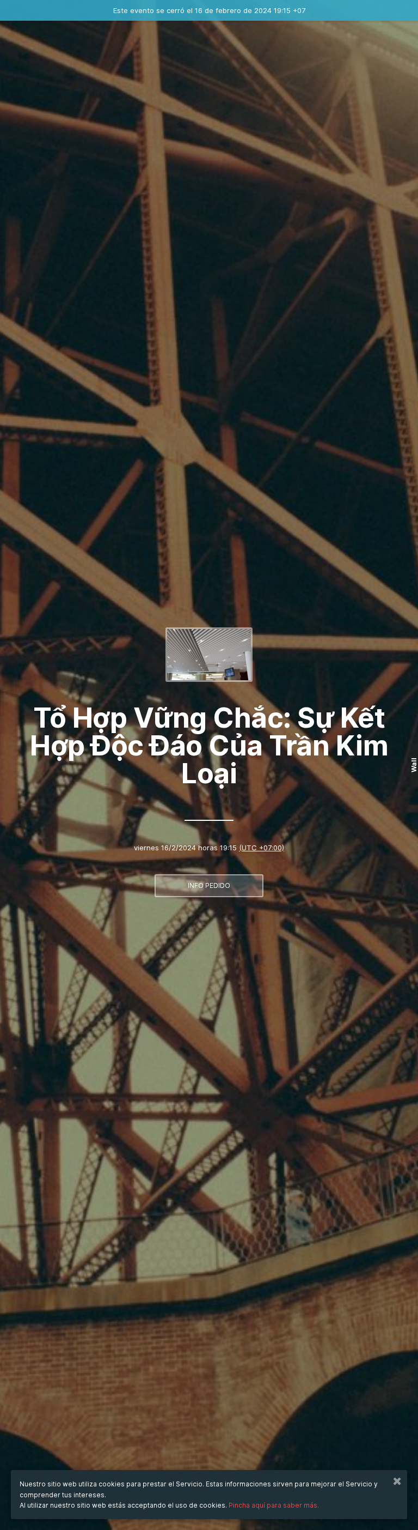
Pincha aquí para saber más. (274, 1505)
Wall (414, 765)
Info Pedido (209, 885)
